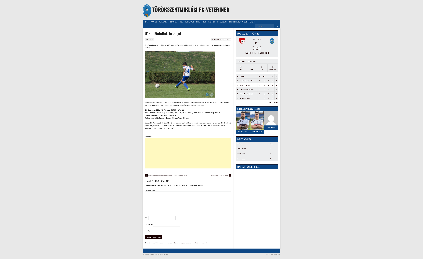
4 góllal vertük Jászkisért (221, 175)
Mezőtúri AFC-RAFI (246, 81)
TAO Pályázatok (222, 22)
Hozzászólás (150, 190)
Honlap (147, 231)
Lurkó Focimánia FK (246, 89)
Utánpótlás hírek (225, 40)
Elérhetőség (189, 22)
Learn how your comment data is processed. (190, 243)
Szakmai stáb (163, 22)
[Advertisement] (188, 153)
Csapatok (153, 22)
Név (146, 218)
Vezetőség (211, 22)
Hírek (146, 22)
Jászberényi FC (245, 98)
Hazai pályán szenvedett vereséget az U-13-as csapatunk (166, 175)
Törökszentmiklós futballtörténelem (241, 22)
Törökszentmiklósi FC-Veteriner (190, 9)
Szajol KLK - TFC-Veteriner (257, 53)
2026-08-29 (257, 39)
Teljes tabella (273, 102)
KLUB (204, 22)
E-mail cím (149, 224)
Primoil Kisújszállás (246, 94)
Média (181, 22)
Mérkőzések (173, 22)
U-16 (217, 40)
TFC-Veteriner (245, 85)
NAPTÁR (198, 22)
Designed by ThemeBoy (273, 254)
